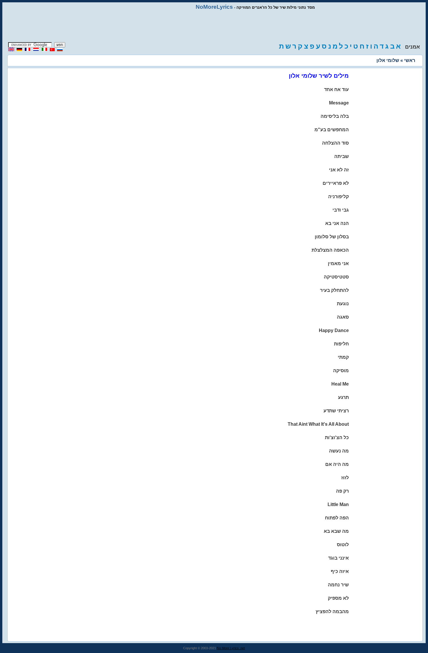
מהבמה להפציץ (332, 611)
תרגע (343, 397)
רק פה (342, 491)
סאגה (343, 317)
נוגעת (343, 303)
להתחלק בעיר (334, 290)
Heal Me (340, 383)
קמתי (343, 357)
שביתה (341, 156)
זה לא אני (339, 169)
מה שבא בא (336, 531)
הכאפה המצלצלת (330, 250)
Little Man (338, 504)
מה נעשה (339, 450)
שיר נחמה (338, 584)
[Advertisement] (214, 26)
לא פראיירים (336, 183)
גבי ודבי (341, 209)
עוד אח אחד (336, 89)
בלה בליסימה (335, 116)
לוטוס (343, 544)
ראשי (409, 60)
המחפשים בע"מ (331, 129)
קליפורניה (338, 196)
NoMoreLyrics (214, 7)
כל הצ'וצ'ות (337, 437)
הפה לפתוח (337, 517)
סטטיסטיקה (336, 276)
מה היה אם (337, 464)
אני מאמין (338, 263)
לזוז (345, 477)
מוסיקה (341, 370)
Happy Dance (334, 330)
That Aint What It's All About (318, 424)
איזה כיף (340, 571)
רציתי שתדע (336, 410)
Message (339, 102)
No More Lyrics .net (231, 648)
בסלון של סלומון (332, 236)
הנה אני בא (337, 223)
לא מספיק (338, 598)
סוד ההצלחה (335, 143)
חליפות (341, 343)
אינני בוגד (338, 558)
